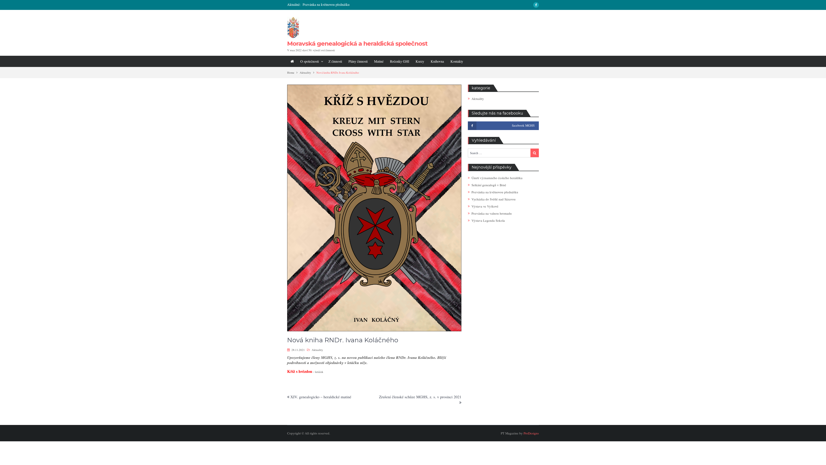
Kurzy (420, 61)
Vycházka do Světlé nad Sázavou (494, 199)
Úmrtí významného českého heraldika (497, 178)
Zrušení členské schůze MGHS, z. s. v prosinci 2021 (420, 396)
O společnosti (309, 61)
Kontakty (456, 61)
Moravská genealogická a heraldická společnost (357, 43)
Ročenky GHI (399, 61)
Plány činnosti (358, 61)
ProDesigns (531, 433)
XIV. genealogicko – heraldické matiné (320, 396)
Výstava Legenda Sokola (488, 220)
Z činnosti (335, 61)
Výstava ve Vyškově (485, 206)
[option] (370, 4)
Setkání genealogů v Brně (489, 185)
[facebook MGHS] (536, 5)
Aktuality (317, 350)
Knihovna (437, 61)
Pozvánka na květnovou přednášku (326, 4)
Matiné (379, 61)
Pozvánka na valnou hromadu (492, 213)
